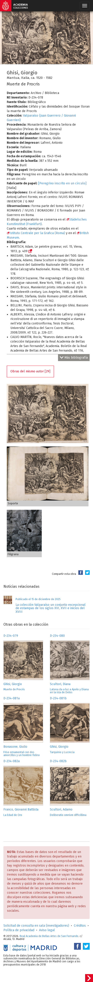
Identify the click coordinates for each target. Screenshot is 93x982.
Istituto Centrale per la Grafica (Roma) (37, 233)
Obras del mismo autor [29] (30, 371)
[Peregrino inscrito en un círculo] (62, 183)
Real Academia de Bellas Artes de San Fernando (49, 936)
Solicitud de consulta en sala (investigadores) (36, 926)
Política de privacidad (18, 930)
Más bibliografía (76, 357)
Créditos (80, 926)
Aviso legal (47, 930)
